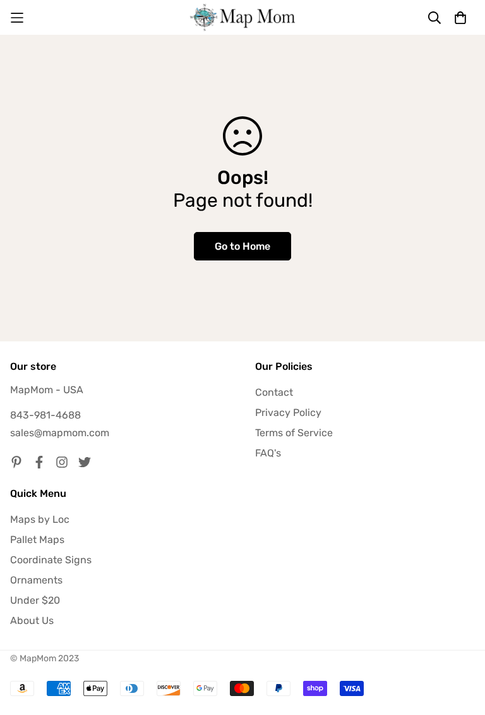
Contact (274, 392)
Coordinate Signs (51, 560)
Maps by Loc (39, 519)
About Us (32, 620)
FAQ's (268, 453)
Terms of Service (294, 433)
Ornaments (36, 580)
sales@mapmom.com (59, 433)
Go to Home (242, 246)
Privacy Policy (288, 412)
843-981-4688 (45, 415)
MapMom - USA (46, 390)
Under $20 (35, 600)
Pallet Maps (37, 540)
